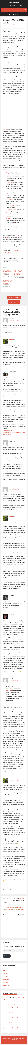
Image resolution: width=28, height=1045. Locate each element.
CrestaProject (14, 1039)
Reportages (5, 982)
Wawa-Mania (9, 182)
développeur (22, 898)
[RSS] (16, 14)
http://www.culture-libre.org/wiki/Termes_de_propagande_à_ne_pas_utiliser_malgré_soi (14, 432)
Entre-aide (5, 976)
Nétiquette (9, 690)
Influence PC (14, 2)
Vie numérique (6, 985)
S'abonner (6, 956)
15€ (18, 235)
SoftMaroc (8, 193)
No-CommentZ (9, 199)
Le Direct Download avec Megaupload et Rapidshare (7, 281)
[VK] (14, 14)
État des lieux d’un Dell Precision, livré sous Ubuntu (7, 271)
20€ (7, 237)
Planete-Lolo (9, 218)
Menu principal (5, 9)
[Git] (12, 14)
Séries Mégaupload (10, 205)
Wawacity (8, 213)
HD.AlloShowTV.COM (11, 209)
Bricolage (5, 973)
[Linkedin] (10, 14)
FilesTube (8, 176)
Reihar (10, 614)
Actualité (16, 24)
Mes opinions (6, 979)
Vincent (11, 24)
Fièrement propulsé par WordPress (10, 1038)
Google (8, 173)
